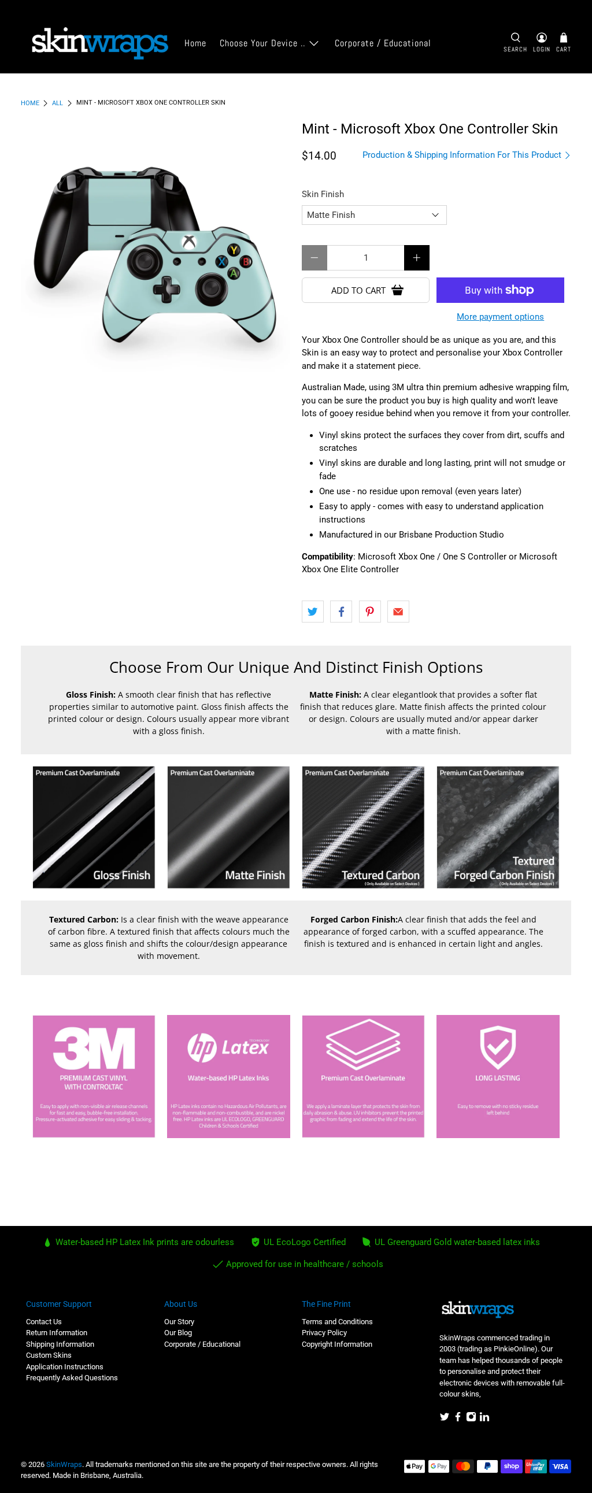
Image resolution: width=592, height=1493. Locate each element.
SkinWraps (64, 1464)
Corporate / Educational (383, 43)
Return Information (56, 1332)
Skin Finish (323, 194)
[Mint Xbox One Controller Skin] (155, 256)
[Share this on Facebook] (341, 612)
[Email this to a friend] (398, 612)
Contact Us (44, 1321)
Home (195, 43)
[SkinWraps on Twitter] (444, 1419)
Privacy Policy (324, 1332)
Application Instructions (64, 1366)
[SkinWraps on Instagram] (471, 1419)
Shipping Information (60, 1344)
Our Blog (178, 1332)
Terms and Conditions (337, 1321)
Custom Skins (49, 1355)
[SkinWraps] (99, 43)
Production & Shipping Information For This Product (463, 155)
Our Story (179, 1321)
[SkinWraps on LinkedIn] (484, 1419)
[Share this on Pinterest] (370, 612)
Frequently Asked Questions (72, 1377)
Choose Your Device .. (262, 43)
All (57, 103)
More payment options (500, 317)
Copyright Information (337, 1344)
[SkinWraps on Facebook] (458, 1419)
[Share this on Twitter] (313, 612)
